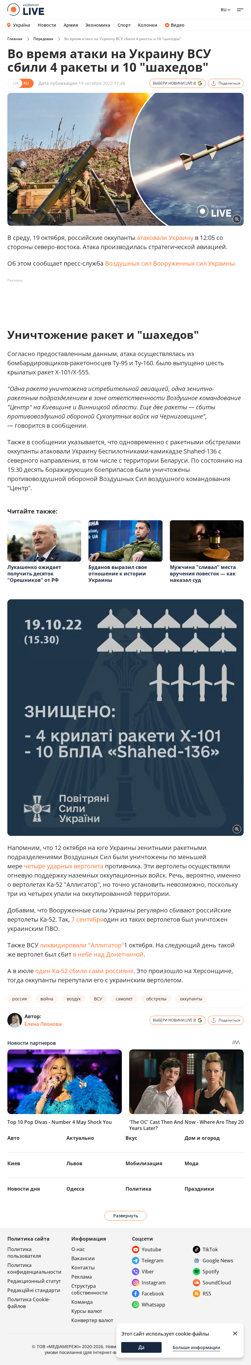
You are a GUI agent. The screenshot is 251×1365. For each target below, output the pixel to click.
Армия (71, 25)
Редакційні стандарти (33, 1290)
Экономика (97, 25)
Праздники (199, 1188)
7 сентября (87, 919)
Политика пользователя (24, 1252)
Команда (82, 1302)
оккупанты (191, 999)
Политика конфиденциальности (34, 1268)
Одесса (75, 1188)
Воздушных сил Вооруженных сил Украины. (170, 263)
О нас (78, 1249)
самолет (124, 999)
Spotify (211, 1271)
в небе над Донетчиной (108, 954)
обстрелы (156, 999)
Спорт (124, 25)
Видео (178, 25)
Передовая (43, 38)
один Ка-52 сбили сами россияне (84, 971)
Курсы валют (86, 1311)
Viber (148, 1271)
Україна (21, 25)
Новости (47, 25)
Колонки (147, 25)
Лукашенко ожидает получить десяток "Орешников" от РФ (34, 573)
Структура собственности (89, 1289)
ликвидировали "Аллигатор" (82, 945)
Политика (139, 1188)
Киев (13, 1163)
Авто (13, 1138)
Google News (218, 1260)
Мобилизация (144, 1163)
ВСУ (98, 999)
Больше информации (196, 1347)
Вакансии (83, 1258)
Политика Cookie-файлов (28, 1303)
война (46, 999)
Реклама (81, 1276)
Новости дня (23, 1188)
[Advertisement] (118, 299)
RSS (207, 1293)
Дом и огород (202, 1138)
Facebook (153, 1293)
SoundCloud (217, 1282)
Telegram (152, 1260)
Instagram (154, 1282)
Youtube (151, 1249)
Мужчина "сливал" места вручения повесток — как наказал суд (203, 573)
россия (19, 999)
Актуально (80, 1138)
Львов (74, 1163)
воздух (74, 999)
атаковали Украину (165, 237)
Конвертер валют (92, 1320)
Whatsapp (153, 1304)
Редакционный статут (34, 1281)
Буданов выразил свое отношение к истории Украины (117, 573)
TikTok (210, 1249)
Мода (192, 1163)
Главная (14, 38)
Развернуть (125, 1216)
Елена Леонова (43, 1024)
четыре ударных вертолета (63, 866)
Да (141, 1347)
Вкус (131, 1138)
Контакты (83, 1267)
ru (224, 10)
